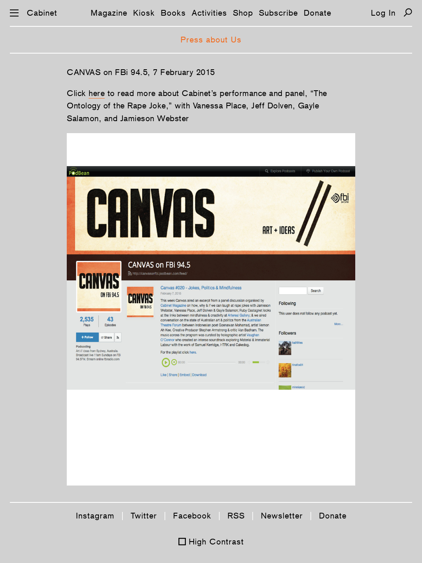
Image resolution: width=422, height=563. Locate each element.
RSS (236, 516)
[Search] (407, 12)
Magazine (109, 13)
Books (173, 13)
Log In (383, 13)
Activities (209, 13)
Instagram (95, 516)
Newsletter (282, 516)
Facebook (192, 516)
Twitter (144, 516)
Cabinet (42, 13)
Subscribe (278, 13)
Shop (243, 13)
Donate (317, 13)
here (97, 93)
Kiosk (144, 13)
